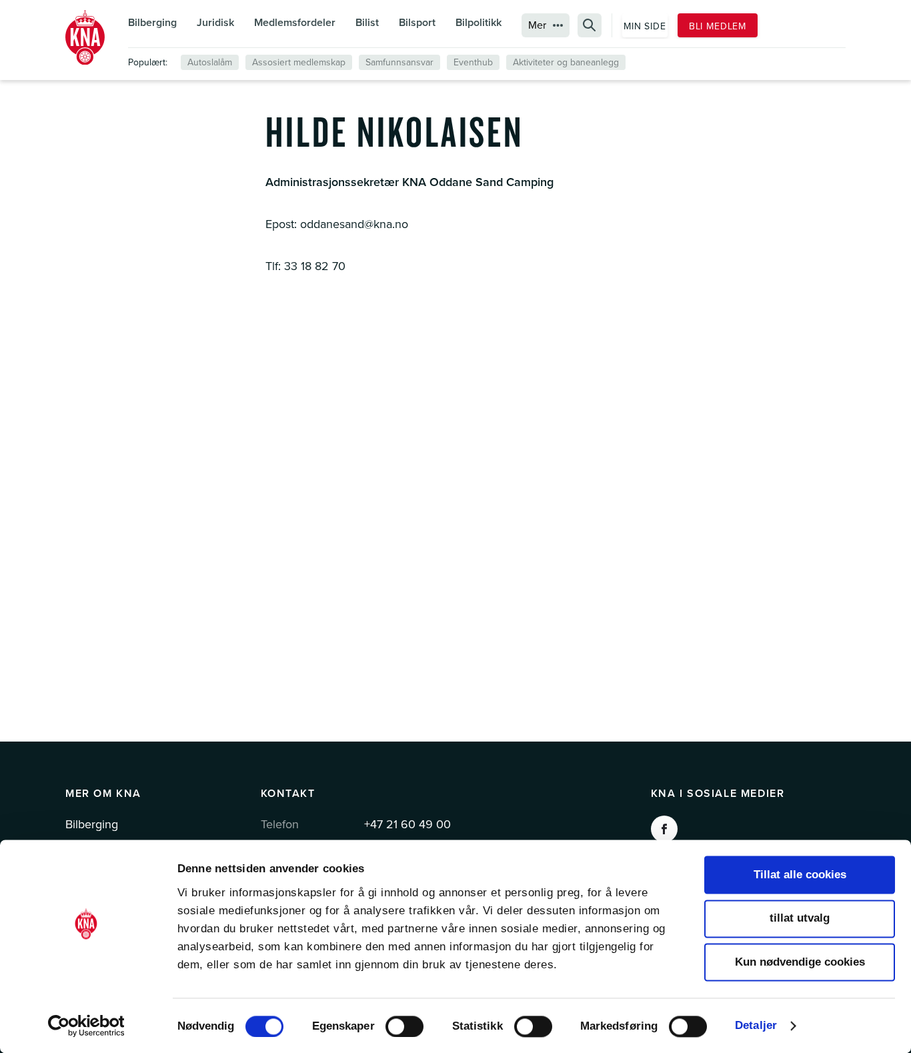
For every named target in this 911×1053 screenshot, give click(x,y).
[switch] (404, 1026)
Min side (645, 26)
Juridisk (215, 22)
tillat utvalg (800, 918)
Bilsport (417, 22)
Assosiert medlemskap (298, 62)
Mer (537, 25)
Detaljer (756, 1025)
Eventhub (473, 62)
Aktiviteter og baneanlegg (566, 62)
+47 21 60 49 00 (407, 824)
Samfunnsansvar (399, 62)
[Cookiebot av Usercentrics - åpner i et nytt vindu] (86, 1025)
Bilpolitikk (478, 22)
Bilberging (152, 22)
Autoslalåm (209, 62)
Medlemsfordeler (294, 22)
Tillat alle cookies (800, 874)
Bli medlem (717, 26)
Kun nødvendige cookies (800, 962)
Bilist (367, 22)
